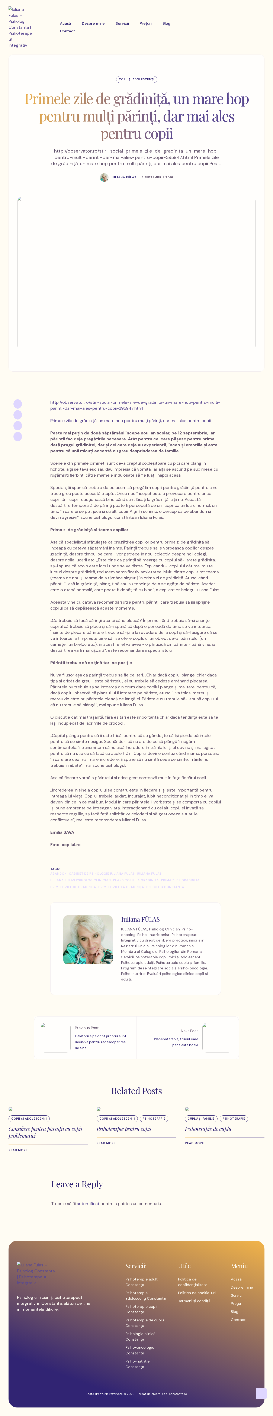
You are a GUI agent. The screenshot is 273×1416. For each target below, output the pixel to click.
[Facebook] (17, 404)
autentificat (88, 1203)
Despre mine (242, 1287)
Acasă (236, 1279)
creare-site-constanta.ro (169, 1394)
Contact (238, 1319)
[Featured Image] (11, 1109)
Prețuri (237, 1303)
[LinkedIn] (17, 425)
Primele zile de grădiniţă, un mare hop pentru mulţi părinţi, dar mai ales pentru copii (130, 420)
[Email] (17, 436)
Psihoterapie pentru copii (124, 1128)
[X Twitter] (17, 415)
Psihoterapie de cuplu (208, 1128)
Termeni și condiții (194, 1301)
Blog (234, 1311)
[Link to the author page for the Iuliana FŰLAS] (104, 177)
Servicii (237, 1295)
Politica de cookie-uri (197, 1292)
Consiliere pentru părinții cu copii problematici (45, 1132)
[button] (20, 1150)
